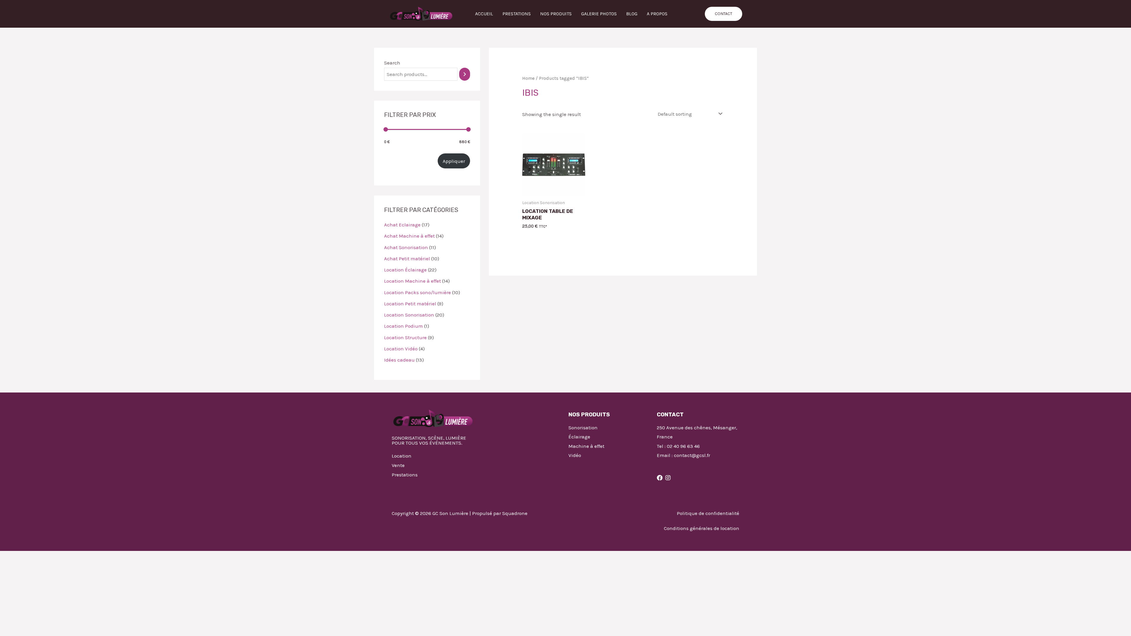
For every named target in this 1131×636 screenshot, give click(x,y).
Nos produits (556, 13)
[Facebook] (660, 478)
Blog (631, 13)
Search (392, 63)
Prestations (516, 13)
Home (528, 78)
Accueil (484, 13)
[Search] (464, 74)
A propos (657, 13)
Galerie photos (599, 13)
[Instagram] (668, 478)
